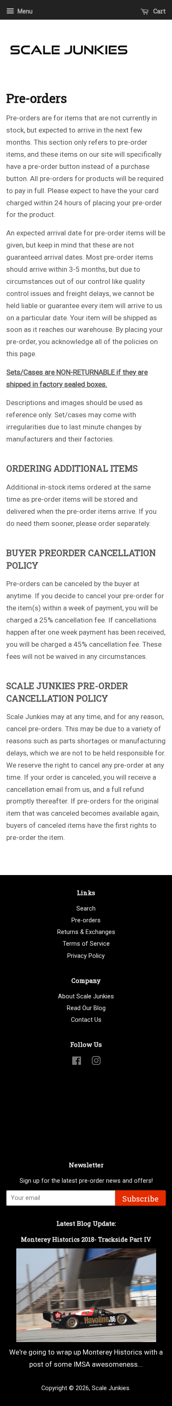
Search (86, 908)
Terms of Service (86, 943)
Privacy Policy (86, 955)
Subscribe (140, 1199)
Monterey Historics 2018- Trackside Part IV (86, 1239)
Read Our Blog (86, 1008)
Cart (159, 11)
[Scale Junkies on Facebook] (76, 1062)
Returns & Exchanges (86, 932)
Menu (24, 11)
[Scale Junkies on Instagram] (96, 1062)
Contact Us (86, 1019)
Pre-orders (86, 920)
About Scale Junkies (86, 996)
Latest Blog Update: (86, 1223)
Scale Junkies (110, 1388)
